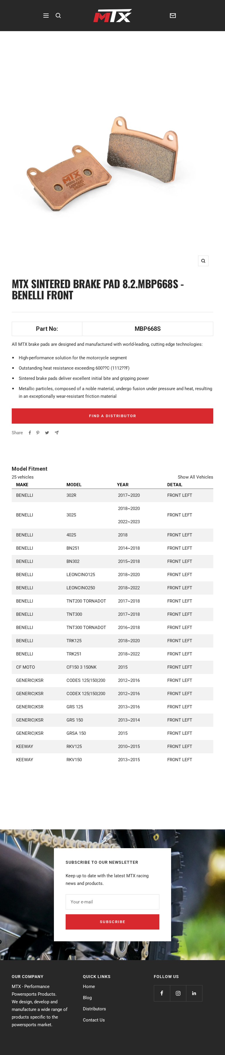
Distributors (94, 1009)
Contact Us (94, 1020)
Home (89, 986)
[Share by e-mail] (57, 433)
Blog (87, 997)
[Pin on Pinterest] (37, 433)
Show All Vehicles (195, 477)
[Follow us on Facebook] (162, 993)
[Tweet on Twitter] (47, 433)
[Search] (58, 15)
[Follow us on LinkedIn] (194, 993)
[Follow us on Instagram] (178, 993)
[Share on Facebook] (30, 433)
